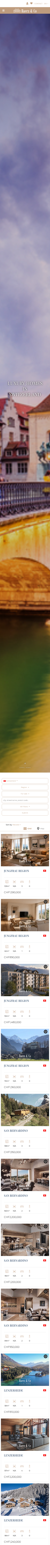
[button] (17, 825)
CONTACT (38, 4)
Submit (25, 813)
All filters (24, 807)
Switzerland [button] (11, 781)
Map (42, 828)
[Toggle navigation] (3, 10)
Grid (29, 828)
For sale (24, 794)
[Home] (24, 10)
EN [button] (45, 4)
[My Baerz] (28, 4)
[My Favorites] (32, 4)
